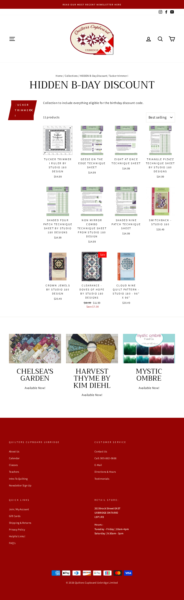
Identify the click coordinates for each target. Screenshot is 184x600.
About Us (14, 451)
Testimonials (101, 478)
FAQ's (12, 543)
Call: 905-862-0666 (105, 458)
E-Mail (98, 465)
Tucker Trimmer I (23, 110)
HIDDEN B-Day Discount (93, 75)
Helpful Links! (17, 536)
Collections (71, 75)
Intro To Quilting (18, 478)
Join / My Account (19, 509)
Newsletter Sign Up (20, 485)
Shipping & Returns (20, 522)
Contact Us (100, 451)
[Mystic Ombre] (149, 348)
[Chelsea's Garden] (35, 348)
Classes (13, 465)
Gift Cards (15, 516)
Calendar (14, 458)
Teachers (14, 471)
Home (59, 75)
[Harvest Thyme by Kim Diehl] (92, 348)
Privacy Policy (17, 529)
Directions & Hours (105, 471)
